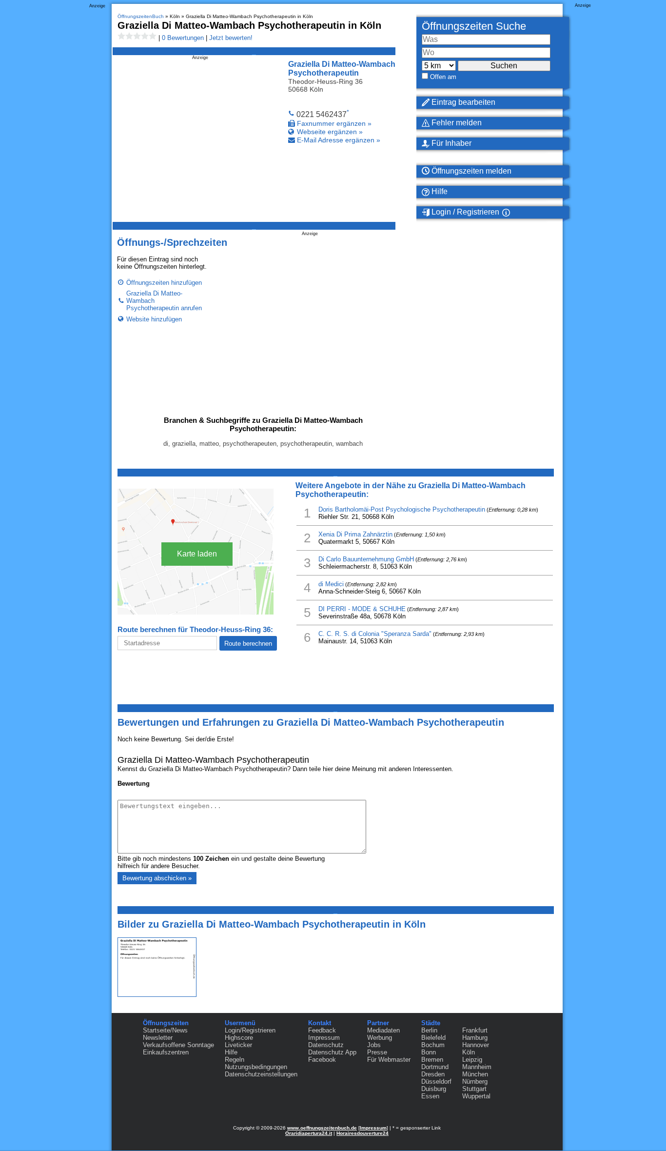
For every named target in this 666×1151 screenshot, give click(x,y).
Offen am (443, 76)
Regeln (234, 1059)
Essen (430, 1096)
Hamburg (475, 1037)
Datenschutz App (332, 1052)
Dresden (433, 1074)
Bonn (428, 1052)
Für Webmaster (389, 1059)
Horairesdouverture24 (362, 1133)
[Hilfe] (517, 212)
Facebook (322, 1059)
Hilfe (439, 191)
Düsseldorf (436, 1081)
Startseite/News (165, 1030)
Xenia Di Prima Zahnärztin (355, 534)
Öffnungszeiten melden (470, 171)
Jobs (374, 1045)
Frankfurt (475, 1030)
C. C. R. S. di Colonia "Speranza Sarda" (374, 633)
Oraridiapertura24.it (308, 1133)
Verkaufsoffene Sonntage (178, 1045)
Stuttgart (474, 1088)
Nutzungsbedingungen (256, 1067)
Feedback (322, 1030)
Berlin (429, 1030)
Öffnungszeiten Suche (474, 26)
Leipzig (472, 1059)
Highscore (239, 1037)
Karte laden (197, 554)
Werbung (379, 1037)
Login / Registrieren (464, 212)
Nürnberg (475, 1081)
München (475, 1074)
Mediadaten (383, 1030)
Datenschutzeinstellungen (261, 1074)
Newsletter (158, 1037)
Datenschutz (326, 1045)
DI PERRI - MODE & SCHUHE (362, 609)
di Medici (331, 584)
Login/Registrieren (250, 1030)
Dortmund (435, 1067)
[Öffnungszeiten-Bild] (157, 994)
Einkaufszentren (166, 1052)
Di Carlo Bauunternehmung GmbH (366, 559)
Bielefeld (433, 1037)
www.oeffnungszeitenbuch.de (322, 1128)
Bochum (433, 1045)
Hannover (475, 1045)
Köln (468, 1052)
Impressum (324, 1037)
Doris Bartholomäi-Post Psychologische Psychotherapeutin (401, 509)
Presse (377, 1052)
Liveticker (238, 1045)
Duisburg (433, 1088)
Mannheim (476, 1067)
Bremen (432, 1059)
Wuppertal (476, 1096)
